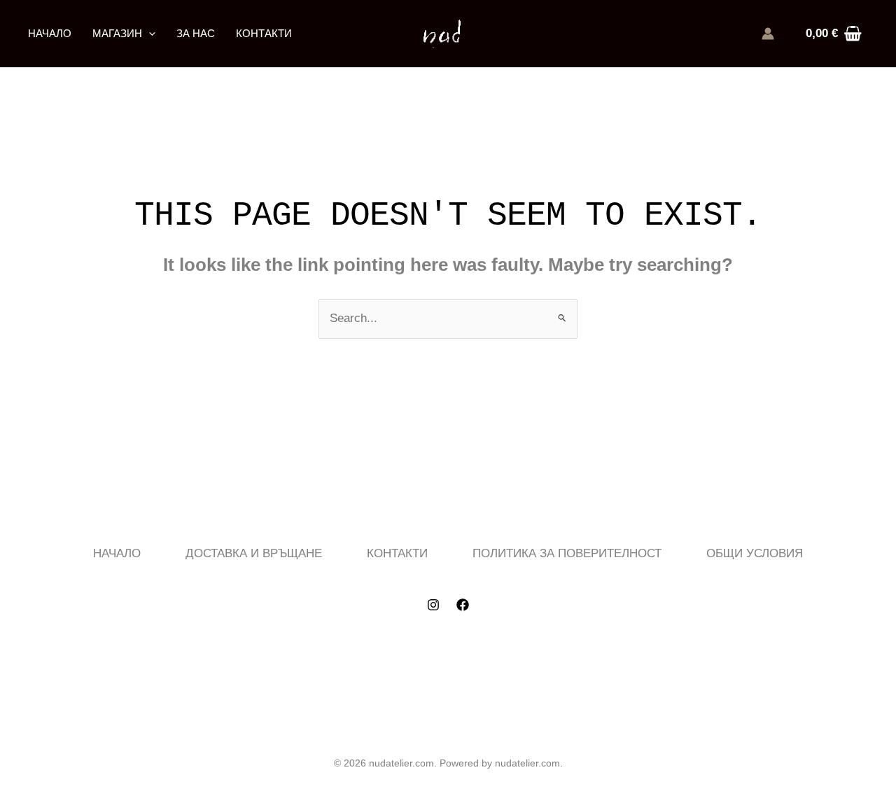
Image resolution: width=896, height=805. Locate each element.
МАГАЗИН (117, 33)
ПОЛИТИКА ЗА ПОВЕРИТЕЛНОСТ (567, 553)
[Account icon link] (768, 33)
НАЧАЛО (49, 33)
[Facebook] (462, 604)
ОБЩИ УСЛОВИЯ (754, 553)
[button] (148, 33)
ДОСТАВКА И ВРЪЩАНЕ (254, 553)
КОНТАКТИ (264, 33)
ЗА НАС (195, 33)
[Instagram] (433, 604)
